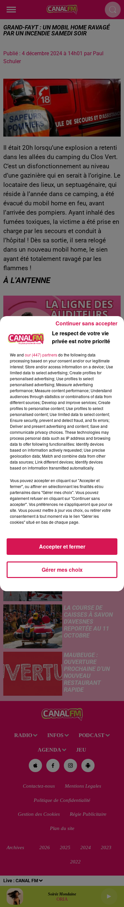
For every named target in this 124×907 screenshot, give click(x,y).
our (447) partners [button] (41, 354)
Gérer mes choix (62, 569)
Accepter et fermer (62, 546)
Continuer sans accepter (86, 323)
